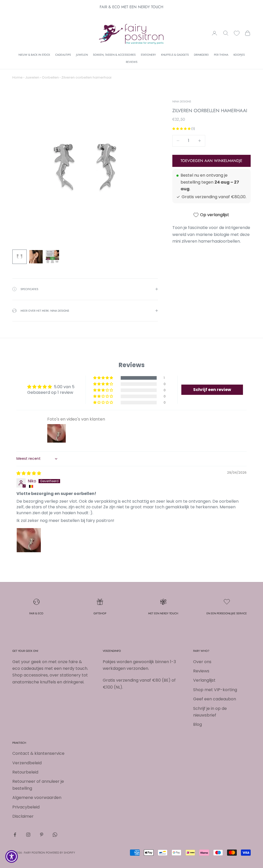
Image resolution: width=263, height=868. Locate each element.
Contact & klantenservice (38, 753)
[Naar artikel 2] (36, 257)
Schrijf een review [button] (212, 390)
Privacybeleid (26, 807)
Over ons (202, 662)
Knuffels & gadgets (175, 55)
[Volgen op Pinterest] (41, 834)
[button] (181, 129)
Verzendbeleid (27, 763)
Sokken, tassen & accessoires (114, 55)
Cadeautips (63, 55)
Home (17, 77)
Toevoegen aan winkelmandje (211, 161)
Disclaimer (23, 816)
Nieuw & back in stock (34, 55)
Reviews (131, 62)
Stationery (148, 55)
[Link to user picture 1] (28, 540)
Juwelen (82, 55)
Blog (197, 724)
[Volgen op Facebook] (14, 834)
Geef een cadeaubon (214, 699)
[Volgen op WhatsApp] (55, 834)
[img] (28, 473)
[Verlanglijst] (236, 33)
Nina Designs (181, 101)
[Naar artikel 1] (19, 257)
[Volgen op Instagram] (28, 834)
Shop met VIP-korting (215, 690)
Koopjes (239, 55)
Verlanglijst (204, 680)
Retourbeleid (25, 772)
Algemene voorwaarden (36, 797)
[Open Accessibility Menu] (11, 856)
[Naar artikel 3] (52, 257)
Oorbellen (50, 77)
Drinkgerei (201, 55)
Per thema (221, 55)
